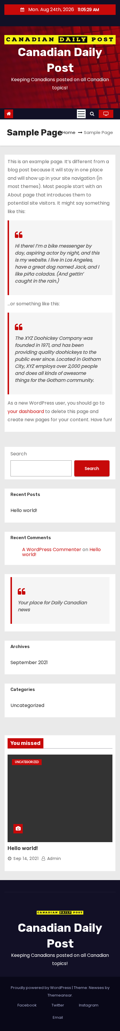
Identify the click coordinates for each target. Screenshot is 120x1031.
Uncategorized (27, 705)
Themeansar (59, 995)
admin (53, 858)
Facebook (27, 1005)
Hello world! (23, 510)
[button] (92, 113)
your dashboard (26, 411)
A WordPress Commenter (51, 549)
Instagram (88, 1005)
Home (68, 132)
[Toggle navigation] (81, 113)
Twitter (58, 1005)
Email (58, 1017)
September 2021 (29, 662)
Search (18, 453)
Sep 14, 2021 (25, 858)
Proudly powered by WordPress (41, 987)
